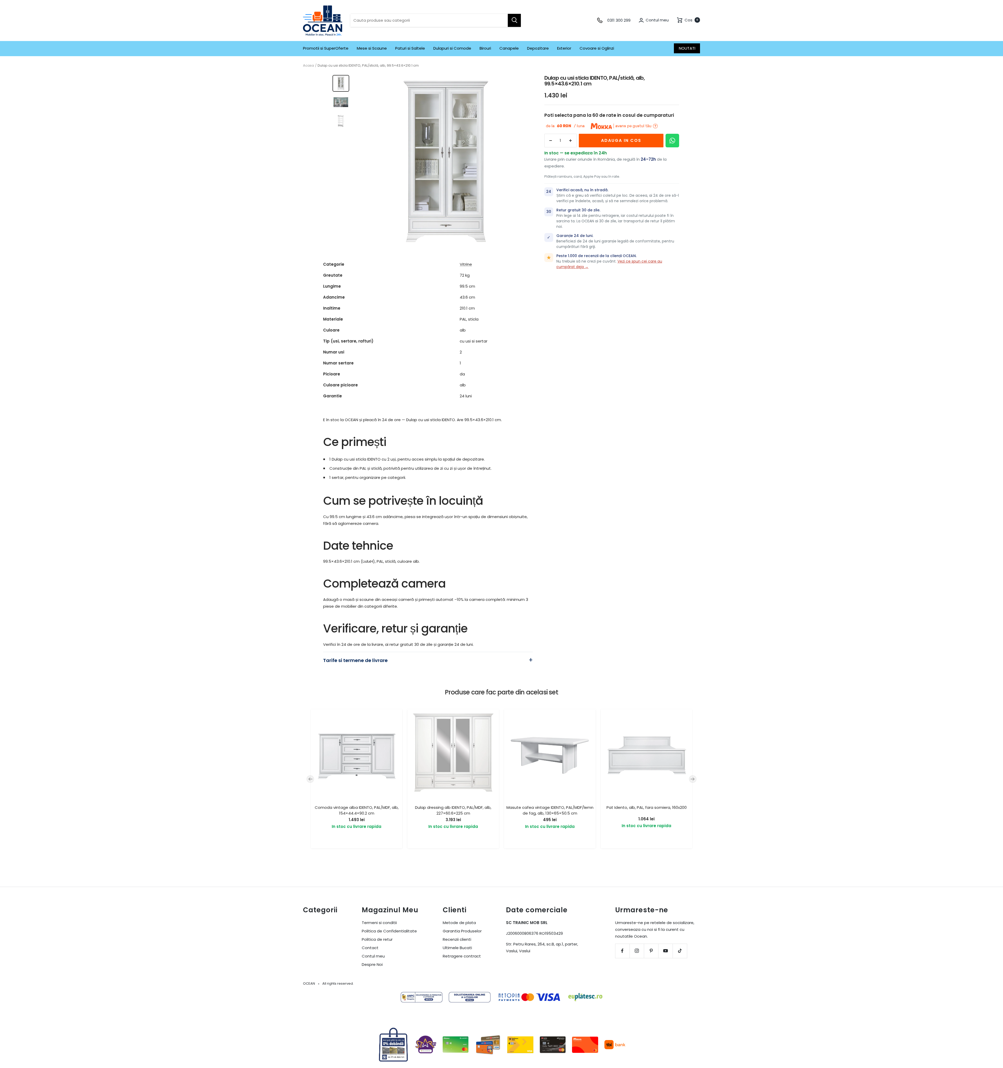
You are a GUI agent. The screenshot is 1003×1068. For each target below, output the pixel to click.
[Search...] (514, 20)
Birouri (485, 48)
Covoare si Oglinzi (597, 48)
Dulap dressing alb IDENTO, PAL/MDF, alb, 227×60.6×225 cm (453, 810)
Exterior (564, 48)
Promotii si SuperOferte (325, 48)
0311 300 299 (619, 20)
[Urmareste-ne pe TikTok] (680, 951)
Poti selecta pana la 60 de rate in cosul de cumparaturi (609, 115)
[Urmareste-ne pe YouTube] (665, 951)
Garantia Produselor (462, 931)
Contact (370, 947)
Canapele (509, 48)
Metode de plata (459, 922)
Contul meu (373, 956)
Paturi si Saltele (410, 48)
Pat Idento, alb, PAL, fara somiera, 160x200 (647, 807)
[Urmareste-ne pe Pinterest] (651, 951)
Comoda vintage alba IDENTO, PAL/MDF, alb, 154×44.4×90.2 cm (357, 810)
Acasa (308, 65)
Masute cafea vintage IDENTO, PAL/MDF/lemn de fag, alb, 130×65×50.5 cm (549, 810)
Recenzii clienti (457, 939)
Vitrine (466, 264)
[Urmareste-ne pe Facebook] (622, 951)
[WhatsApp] (672, 140)
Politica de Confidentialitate (389, 931)
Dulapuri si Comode (452, 48)
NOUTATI (687, 48)
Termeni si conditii (379, 922)
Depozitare (538, 48)
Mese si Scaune (372, 48)
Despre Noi (372, 964)
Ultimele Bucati (457, 947)
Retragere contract (462, 956)
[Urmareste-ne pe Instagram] (636, 951)
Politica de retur (377, 939)
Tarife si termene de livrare (355, 660)
